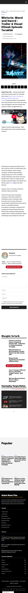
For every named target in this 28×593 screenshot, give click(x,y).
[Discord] (4, 590)
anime (10, 96)
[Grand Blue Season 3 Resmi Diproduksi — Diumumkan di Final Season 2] (20, 450)
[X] (5, 87)
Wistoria (4, 263)
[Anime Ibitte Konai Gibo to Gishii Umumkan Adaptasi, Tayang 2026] (7, 471)
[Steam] (9, 257)
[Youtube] (13, 257)
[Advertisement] (14, 148)
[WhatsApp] (12, 87)
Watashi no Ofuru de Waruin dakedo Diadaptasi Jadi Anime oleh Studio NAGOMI (19, 482)
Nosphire (19, 34)
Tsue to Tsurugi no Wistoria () (12, 98)
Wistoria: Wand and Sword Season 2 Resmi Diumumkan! (17, 380)
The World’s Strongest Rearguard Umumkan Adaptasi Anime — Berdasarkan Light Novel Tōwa (13, 539)
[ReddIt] (15, 87)
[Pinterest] (9, 87)
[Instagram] (10, 590)
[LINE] (22, 87)
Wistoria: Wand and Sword (14, 263)
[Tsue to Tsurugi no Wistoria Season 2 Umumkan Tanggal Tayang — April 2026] (4, 372)
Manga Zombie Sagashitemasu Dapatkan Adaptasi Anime (17, 360)
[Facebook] (2, 87)
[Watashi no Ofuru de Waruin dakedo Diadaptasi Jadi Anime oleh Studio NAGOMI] (20, 471)
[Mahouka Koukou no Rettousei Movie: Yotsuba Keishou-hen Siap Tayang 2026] (4, 352)
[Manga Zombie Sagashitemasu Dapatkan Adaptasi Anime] (4, 360)
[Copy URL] (25, 87)
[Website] (11, 257)
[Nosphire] (4, 255)
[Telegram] (19, 87)
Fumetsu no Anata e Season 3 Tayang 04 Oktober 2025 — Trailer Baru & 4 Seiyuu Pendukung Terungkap (17, 343)
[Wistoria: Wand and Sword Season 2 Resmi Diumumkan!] (4, 380)
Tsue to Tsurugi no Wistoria (13, 261)
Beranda (3, 11)
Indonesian (6, 592)
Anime (7, 11)
